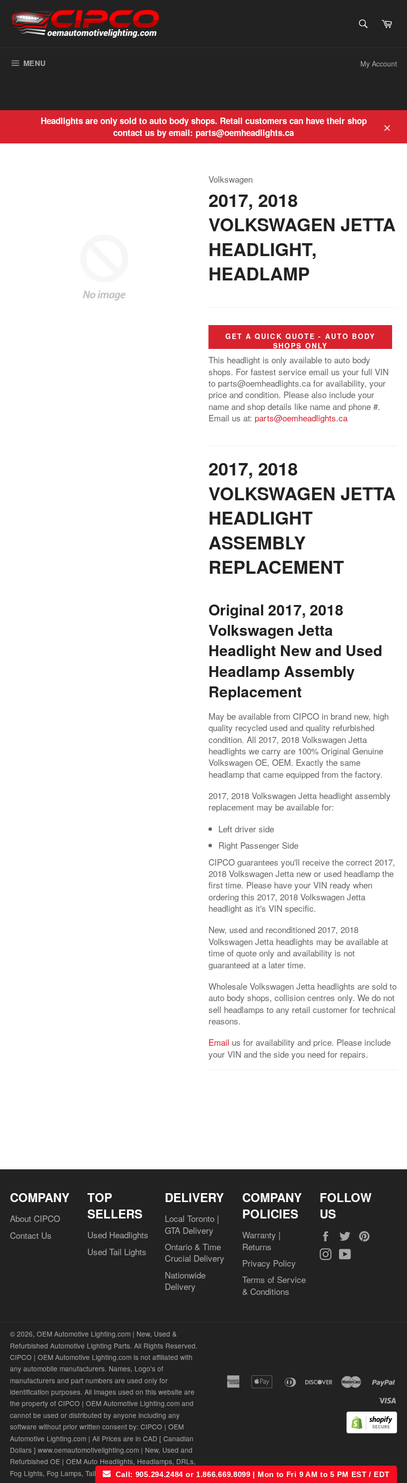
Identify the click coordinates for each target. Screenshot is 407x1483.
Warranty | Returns (261, 1240)
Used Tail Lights (116, 1251)
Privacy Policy (269, 1263)
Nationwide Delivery (185, 1280)
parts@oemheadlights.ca (301, 417)
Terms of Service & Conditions (274, 1285)
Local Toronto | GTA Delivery (192, 1224)
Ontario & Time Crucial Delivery (194, 1252)
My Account (378, 63)
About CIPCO (35, 1218)
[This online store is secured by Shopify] (371, 1429)
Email (218, 1042)
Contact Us (31, 1235)
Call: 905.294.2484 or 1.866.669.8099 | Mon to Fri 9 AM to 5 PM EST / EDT (250, 1474)
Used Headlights (117, 1234)
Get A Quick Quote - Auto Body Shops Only (300, 340)
